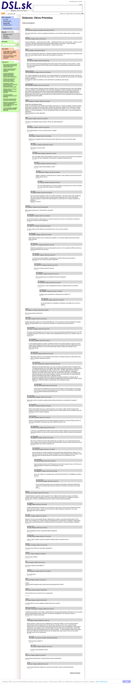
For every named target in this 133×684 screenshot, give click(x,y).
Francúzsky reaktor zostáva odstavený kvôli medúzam (9, 99)
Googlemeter (6, 37)
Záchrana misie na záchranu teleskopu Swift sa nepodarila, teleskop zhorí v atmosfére (10, 90)
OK (126, 681)
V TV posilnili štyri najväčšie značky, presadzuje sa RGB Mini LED (10, 109)
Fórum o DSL (6, 23)
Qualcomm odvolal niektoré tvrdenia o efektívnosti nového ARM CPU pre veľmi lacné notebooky (10, 104)
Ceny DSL (5, 19)
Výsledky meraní (7, 24)
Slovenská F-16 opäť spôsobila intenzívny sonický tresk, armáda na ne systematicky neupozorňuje (10, 85)
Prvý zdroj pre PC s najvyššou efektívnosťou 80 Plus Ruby (10, 95)
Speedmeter (6, 34)
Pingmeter (5, 35)
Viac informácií (101, 681)
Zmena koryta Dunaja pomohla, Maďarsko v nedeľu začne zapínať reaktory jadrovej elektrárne (10, 75)
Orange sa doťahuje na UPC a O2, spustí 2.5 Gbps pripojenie (10, 56)
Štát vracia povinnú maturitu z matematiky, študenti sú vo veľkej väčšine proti (10, 65)
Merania (10, 34)
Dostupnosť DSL (7, 21)
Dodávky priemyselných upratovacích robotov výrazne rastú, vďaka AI (9, 80)
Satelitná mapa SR (7, 28)
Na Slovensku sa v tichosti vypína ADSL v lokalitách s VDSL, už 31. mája (9, 52)
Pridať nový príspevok (28, 23)
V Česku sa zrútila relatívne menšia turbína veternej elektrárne (9, 70)
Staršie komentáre (75, 673)
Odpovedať (27, 34)
